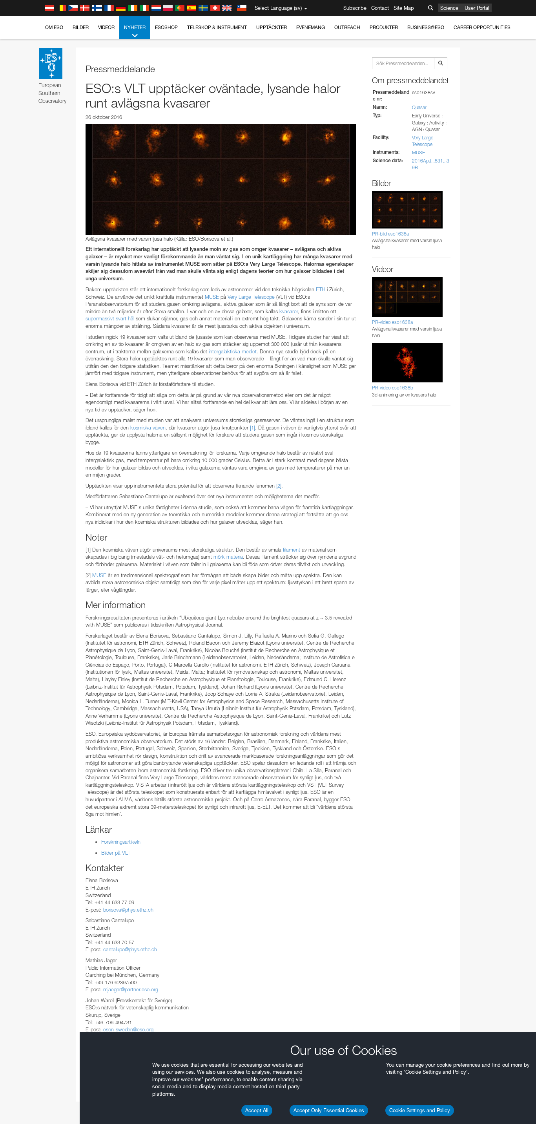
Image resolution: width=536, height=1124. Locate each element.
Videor (106, 27)
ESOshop (166, 27)
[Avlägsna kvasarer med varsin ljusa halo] (221, 179)
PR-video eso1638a (392, 322)
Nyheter (135, 27)
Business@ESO (425, 27)
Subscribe (354, 8)
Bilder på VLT (115, 853)
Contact (380, 8)
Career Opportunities (482, 27)
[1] (252, 427)
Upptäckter (271, 27)
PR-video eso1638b (392, 388)
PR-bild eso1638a (390, 234)
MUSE (418, 152)
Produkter (384, 27)
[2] (278, 485)
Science (449, 8)
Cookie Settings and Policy (419, 1110)
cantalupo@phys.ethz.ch (130, 949)
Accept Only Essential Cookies (329, 1110)
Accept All (256, 1110)
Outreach (347, 27)
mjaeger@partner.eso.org (130, 989)
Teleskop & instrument (217, 27)
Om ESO (54, 27)
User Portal (477, 8)
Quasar (419, 107)
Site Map (404, 8)
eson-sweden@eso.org (128, 1029)
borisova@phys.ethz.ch (128, 910)
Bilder (81, 27)
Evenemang (310, 27)
